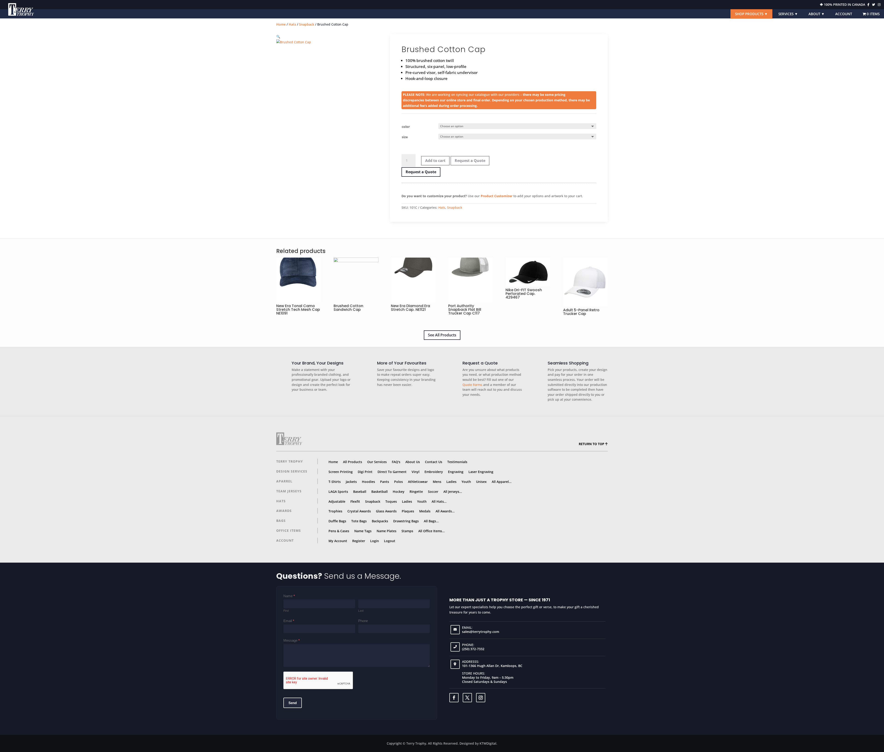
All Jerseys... (452, 491)
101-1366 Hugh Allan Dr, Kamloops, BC (492, 666)
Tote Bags (359, 521)
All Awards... (445, 511)
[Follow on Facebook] (454, 697)
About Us (412, 462)
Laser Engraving (480, 472)
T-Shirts (335, 481)
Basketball (379, 491)
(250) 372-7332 (473, 649)
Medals (424, 511)
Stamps (407, 531)
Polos (398, 481)
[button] (278, 36)
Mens (437, 481)
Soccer (433, 491)
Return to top (592, 444)
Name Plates (386, 531)
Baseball (359, 491)
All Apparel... (502, 481)
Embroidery (434, 472)
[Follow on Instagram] (480, 697)
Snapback (306, 24)
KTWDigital (488, 743)
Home (281, 24)
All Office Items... (431, 531)
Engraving (455, 472)
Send (292, 703)
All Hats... (439, 501)
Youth (466, 481)
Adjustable (337, 501)
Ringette (416, 491)
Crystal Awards (359, 511)
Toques (391, 501)
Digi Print (365, 472)
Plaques (408, 511)
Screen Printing (341, 472)
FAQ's (396, 462)
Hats (292, 24)
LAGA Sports (338, 491)
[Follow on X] (467, 697)
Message (291, 640)
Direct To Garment (392, 472)
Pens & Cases (339, 531)
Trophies (335, 511)
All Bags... (431, 521)
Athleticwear (418, 481)
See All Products (442, 335)
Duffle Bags (337, 521)
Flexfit (355, 501)
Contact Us (433, 462)
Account (843, 14)
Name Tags (363, 531)
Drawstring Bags (406, 521)
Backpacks (380, 521)
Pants (384, 481)
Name (289, 596)
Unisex (481, 481)
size (405, 137)
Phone (363, 621)
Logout (389, 541)
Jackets (351, 481)
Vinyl (415, 472)
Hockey (398, 491)
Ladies (451, 481)
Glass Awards (386, 511)
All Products (352, 462)
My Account (338, 541)
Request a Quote (470, 160)
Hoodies (368, 481)
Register (358, 541)
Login (374, 541)
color (406, 126)
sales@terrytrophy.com (480, 631)
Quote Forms (472, 385)
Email (288, 621)
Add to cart (435, 160)
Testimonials (457, 462)
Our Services (377, 462)
